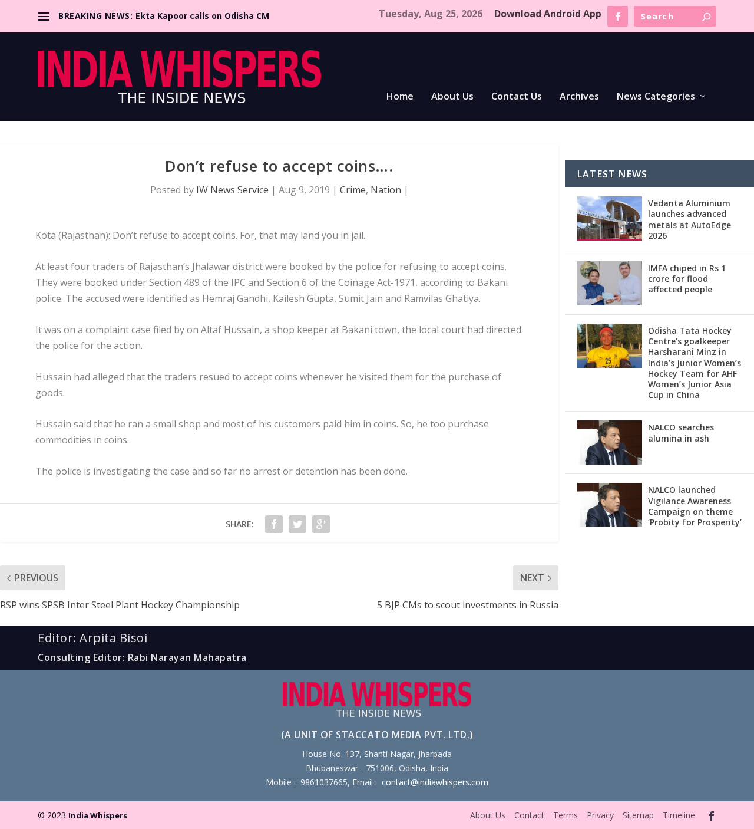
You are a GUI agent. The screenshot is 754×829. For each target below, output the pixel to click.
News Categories (656, 97)
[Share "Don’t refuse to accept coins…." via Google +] (321, 524)
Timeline (679, 815)
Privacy (600, 815)
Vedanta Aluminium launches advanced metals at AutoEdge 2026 (689, 219)
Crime (353, 189)
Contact (529, 815)
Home (400, 97)
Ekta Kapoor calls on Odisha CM (202, 15)
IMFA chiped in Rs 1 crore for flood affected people (687, 278)
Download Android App (547, 13)
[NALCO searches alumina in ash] (609, 442)
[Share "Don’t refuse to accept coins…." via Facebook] (274, 524)
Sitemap (638, 815)
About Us (452, 97)
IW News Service (232, 189)
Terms (565, 815)
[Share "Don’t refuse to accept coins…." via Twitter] (297, 524)
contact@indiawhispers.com (435, 782)
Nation (386, 189)
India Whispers (97, 815)
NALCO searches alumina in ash (681, 432)
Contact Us (516, 97)
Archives (579, 97)
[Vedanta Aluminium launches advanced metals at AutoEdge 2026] (609, 218)
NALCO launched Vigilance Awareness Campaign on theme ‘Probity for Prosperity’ (695, 506)
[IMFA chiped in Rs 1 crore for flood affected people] (609, 283)
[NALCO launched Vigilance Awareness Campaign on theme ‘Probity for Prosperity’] (609, 505)
